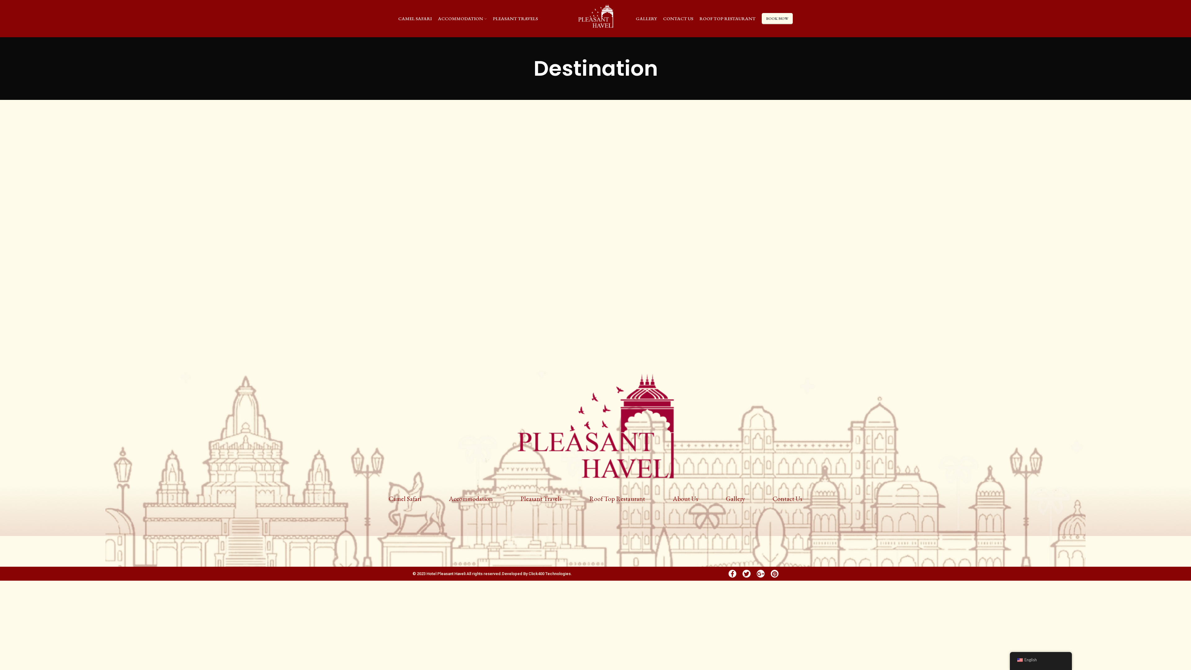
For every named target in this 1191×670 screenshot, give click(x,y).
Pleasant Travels (541, 498)
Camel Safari (405, 498)
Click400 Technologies (550, 573)
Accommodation (471, 498)
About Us (685, 498)
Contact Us (787, 498)
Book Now (777, 18)
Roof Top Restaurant (617, 498)
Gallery (735, 498)
